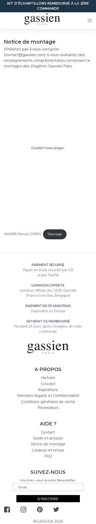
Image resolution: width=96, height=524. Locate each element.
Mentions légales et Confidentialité (48, 395)
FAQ (48, 456)
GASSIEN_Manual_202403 (22, 234)
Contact (48, 432)
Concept (48, 383)
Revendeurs (48, 407)
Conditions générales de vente (48, 401)
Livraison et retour (48, 450)
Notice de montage (48, 444)
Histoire (48, 377)
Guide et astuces (48, 438)
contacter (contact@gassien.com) (31, 52)
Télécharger (54, 234)
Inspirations (48, 389)
